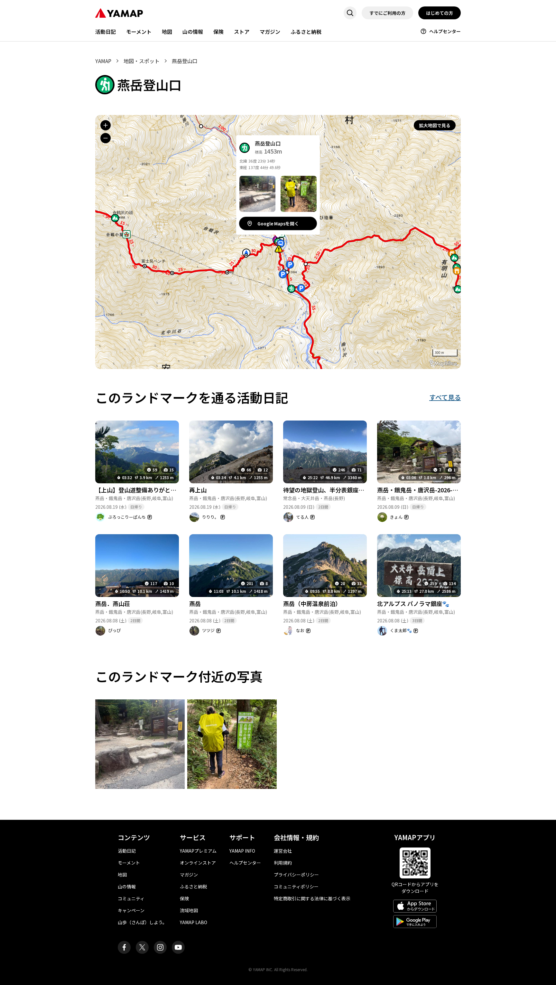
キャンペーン (131, 910)
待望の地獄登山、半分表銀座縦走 (326, 490)
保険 (218, 31)
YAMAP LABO (193, 922)
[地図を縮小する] (105, 138)
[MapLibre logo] (443, 363)
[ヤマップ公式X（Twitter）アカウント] (142, 947)
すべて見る (445, 397)
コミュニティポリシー (296, 886)
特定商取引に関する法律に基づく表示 (312, 898)
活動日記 (105, 31)
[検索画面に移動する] (350, 12)
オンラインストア (198, 862)
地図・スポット (142, 61)
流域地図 (189, 910)
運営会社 (283, 851)
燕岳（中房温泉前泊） (312, 603)
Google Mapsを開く (278, 223)
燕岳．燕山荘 (112, 603)
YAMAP (103, 61)
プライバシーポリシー (296, 874)
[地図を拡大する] (105, 125)
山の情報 (192, 31)
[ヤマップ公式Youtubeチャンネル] (178, 947)
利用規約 (283, 862)
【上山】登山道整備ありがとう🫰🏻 (139, 490)
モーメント (139, 31)
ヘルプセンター (445, 31)
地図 (167, 31)
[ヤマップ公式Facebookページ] (124, 947)
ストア (241, 31)
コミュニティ (131, 898)
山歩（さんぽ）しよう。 (142, 922)
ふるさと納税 (306, 31)
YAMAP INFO (242, 851)
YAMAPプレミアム (198, 851)
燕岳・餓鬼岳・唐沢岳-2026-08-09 (422, 490)
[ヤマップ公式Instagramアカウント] (160, 947)
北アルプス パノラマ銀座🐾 (413, 603)
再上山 (198, 490)
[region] (278, 242)
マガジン (270, 31)
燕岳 (195, 603)
